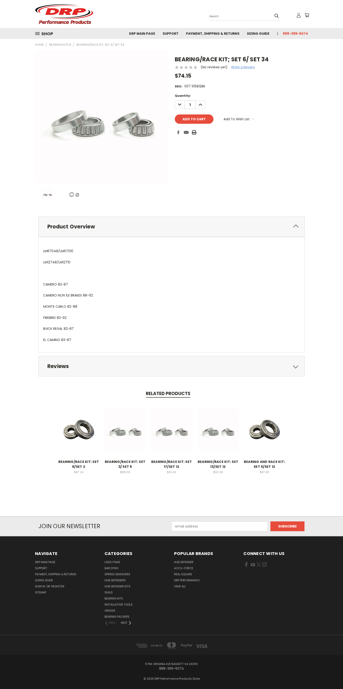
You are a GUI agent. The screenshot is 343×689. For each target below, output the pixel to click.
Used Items (112, 562)
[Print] (194, 132)
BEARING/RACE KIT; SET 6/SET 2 (78, 464)
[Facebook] (178, 132)
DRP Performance (187, 580)
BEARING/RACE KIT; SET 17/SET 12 (171, 464)
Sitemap (40, 592)
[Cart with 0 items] (306, 15)
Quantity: (183, 95)
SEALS (109, 592)
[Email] (186, 132)
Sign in (40, 586)
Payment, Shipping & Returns (212, 33)
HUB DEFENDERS (115, 580)
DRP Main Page (142, 33)
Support (170, 33)
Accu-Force (183, 568)
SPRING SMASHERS (117, 574)
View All (180, 586)
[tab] (171, 227)
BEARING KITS (114, 598)
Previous (330, 674)
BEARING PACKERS (117, 617)
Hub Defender (183, 562)
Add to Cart (79, 433)
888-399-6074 (295, 33)
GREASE (110, 611)
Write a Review (243, 67)
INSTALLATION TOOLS (119, 604)
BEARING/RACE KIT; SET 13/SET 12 (218, 464)
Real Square (183, 574)
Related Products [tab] (168, 393)
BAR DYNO (111, 568)
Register (57, 586)
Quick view (78, 425)
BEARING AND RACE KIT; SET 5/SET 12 (264, 464)
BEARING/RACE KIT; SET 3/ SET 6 (125, 464)
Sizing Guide (258, 33)
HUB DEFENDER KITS (117, 586)
